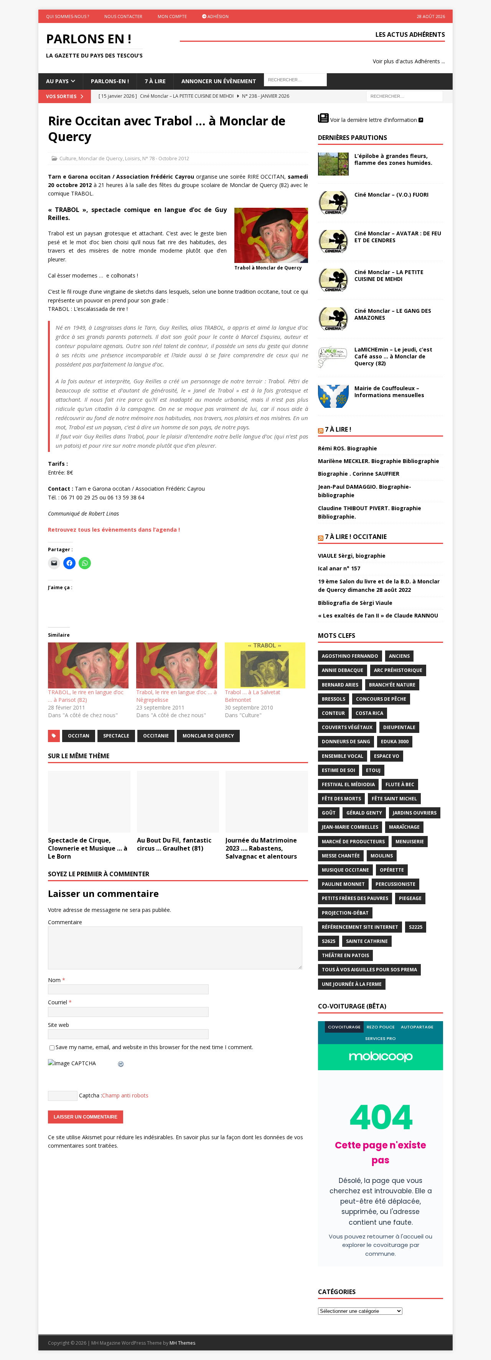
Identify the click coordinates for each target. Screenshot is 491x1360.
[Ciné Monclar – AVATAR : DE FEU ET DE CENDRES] (333, 241)
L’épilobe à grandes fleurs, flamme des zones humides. (393, 159)
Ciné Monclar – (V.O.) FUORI (391, 194)
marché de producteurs (353, 841)
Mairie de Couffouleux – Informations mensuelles (389, 391)
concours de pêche (381, 699)
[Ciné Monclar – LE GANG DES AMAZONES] (333, 318)
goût (329, 813)
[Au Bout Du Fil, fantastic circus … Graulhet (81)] (178, 802)
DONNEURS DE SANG (346, 741)
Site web (58, 1024)
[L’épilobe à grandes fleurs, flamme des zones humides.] (333, 164)
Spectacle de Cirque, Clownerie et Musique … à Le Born (87, 848)
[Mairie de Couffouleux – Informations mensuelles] (333, 396)
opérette (392, 870)
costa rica (369, 713)
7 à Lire (155, 81)
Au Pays (57, 81)
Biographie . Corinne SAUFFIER (358, 473)
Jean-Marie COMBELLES (350, 827)
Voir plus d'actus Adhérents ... (409, 61)
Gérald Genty (364, 813)
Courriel (58, 1002)
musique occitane (345, 870)
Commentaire (65, 922)
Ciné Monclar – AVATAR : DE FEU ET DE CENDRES (397, 237)
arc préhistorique (398, 670)
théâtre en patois (345, 955)
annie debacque (342, 670)
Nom (55, 980)
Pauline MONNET (343, 884)
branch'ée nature (392, 685)
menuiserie (409, 841)
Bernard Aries (340, 685)
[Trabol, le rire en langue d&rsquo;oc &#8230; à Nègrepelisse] (176, 665)
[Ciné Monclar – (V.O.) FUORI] (333, 202)
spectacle (116, 736)
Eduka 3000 (395, 741)
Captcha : (90, 1095)
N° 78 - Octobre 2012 (165, 158)
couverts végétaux (347, 727)
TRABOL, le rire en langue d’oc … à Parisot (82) (86, 695)
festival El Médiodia (348, 784)
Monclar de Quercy (101, 158)
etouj (373, 770)
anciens (399, 656)
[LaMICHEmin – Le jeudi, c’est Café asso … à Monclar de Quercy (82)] (333, 357)
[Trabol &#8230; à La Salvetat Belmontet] (265, 665)
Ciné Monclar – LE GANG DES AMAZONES (392, 314)
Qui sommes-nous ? (67, 16)
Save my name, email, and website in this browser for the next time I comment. (154, 1047)
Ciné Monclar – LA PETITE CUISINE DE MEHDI (388, 275)
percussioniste (395, 884)
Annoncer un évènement (218, 81)
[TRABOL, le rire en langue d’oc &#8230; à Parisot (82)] (88, 665)
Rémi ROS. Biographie (347, 448)
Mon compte (172, 16)
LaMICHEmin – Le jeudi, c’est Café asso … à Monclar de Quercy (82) (393, 356)
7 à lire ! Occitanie (356, 536)
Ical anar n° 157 (339, 568)
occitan (78, 736)
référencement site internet (360, 927)
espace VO (386, 756)
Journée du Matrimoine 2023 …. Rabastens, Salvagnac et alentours (261, 848)
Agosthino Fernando (350, 656)
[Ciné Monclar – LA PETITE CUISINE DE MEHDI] (333, 280)
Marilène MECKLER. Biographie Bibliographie (378, 461)
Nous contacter (123, 16)
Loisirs (132, 158)
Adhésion (217, 16)
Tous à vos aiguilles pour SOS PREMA (369, 969)
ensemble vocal (342, 756)
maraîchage (404, 827)
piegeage (410, 898)
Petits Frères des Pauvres (355, 898)
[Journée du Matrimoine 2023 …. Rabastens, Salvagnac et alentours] (267, 802)
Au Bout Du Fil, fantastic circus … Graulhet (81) (174, 844)
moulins (382, 855)
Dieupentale (399, 727)
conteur (333, 713)
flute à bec (400, 784)
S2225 (415, 927)
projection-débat (345, 913)
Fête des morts (341, 798)
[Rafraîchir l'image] (121, 1063)
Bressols (333, 699)
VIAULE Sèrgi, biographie (352, 555)
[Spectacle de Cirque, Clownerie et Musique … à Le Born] (89, 802)
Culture (67, 158)
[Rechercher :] (404, 95)
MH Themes (182, 1343)
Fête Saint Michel (394, 798)
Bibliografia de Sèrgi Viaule (355, 602)
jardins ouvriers (415, 813)
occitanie (156, 736)
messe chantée (341, 855)
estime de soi (338, 770)
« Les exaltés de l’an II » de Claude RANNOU (378, 615)
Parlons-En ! (110, 81)
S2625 (328, 941)
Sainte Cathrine (367, 941)
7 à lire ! (338, 429)
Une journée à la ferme (352, 984)
